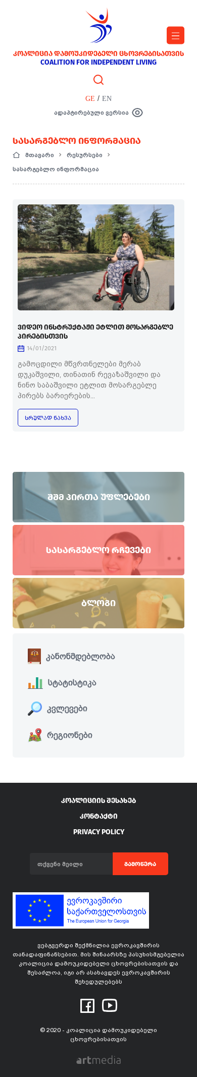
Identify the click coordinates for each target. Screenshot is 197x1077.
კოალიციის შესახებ (98, 800)
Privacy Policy (98, 832)
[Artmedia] (98, 1059)
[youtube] (109, 1005)
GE (90, 98)
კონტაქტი (99, 816)
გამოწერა (140, 864)
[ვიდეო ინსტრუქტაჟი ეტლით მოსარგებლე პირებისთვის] (96, 257)
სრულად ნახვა (48, 417)
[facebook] (87, 1005)
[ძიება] (98, 79)
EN (107, 98)
